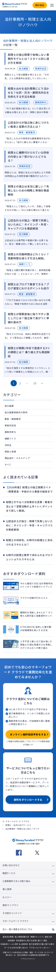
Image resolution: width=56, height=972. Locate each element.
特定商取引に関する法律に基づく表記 (31, 940)
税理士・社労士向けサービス (18, 825)
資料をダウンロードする (28, 799)
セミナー (7, 897)
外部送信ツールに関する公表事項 (14, 944)
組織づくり (10, 438)
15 (34, 383)
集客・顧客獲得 (13, 418)
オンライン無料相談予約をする (28, 734)
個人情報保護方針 (22, 937)
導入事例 (7, 889)
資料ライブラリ (10, 905)
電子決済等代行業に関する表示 (41, 944)
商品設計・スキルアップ (17, 458)
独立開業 (9, 405)
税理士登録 (10, 451)
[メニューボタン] (52, 5)
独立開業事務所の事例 (16, 412)
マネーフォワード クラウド (17, 821)
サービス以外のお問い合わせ (16, 948)
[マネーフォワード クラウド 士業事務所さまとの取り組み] (14, 5)
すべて (8, 464)
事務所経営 (10, 425)
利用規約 (11, 940)
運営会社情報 (8, 937)
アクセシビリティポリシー (40, 948)
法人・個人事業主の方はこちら (17, 929)
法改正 (8, 445)
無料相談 (39, 5)
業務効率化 (10, 432)
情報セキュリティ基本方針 (41, 937)
